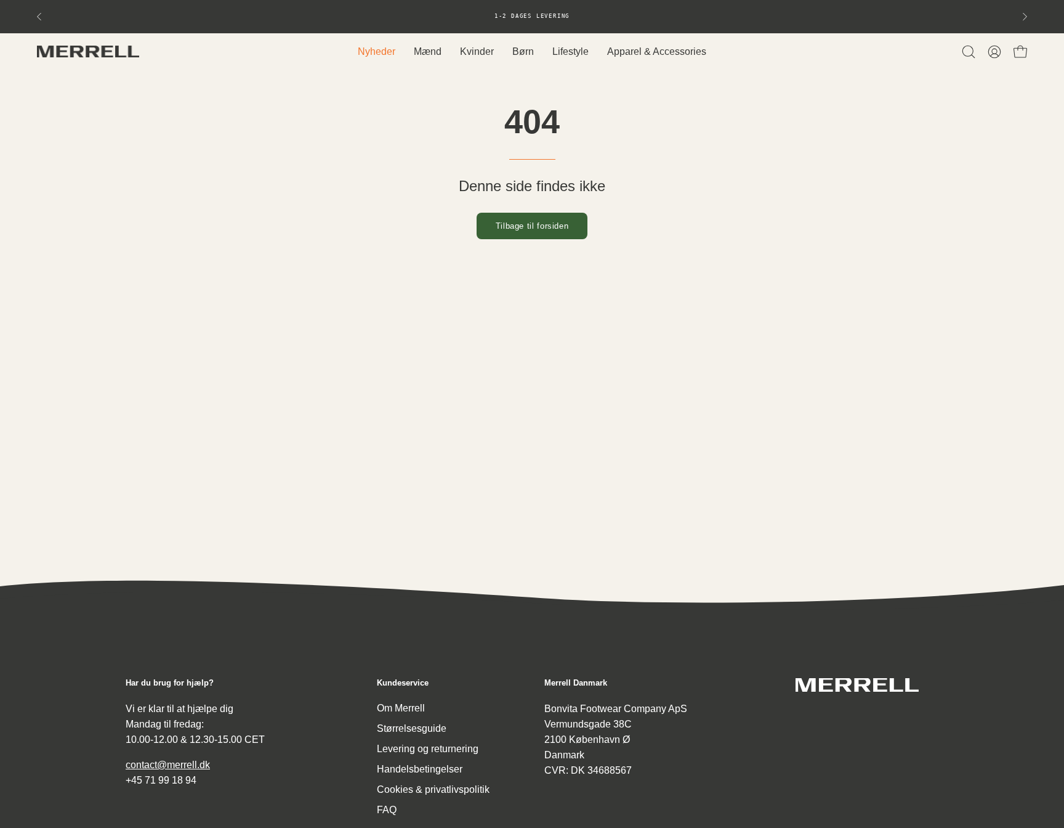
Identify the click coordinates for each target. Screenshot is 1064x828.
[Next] (1024, 16)
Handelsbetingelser (419, 769)
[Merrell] (89, 51)
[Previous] (39, 16)
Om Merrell (401, 708)
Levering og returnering (427, 749)
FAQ (387, 810)
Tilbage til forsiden (532, 226)
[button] (968, 52)
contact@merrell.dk (168, 764)
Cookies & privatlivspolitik (433, 789)
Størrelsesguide (411, 728)
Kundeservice (403, 682)
